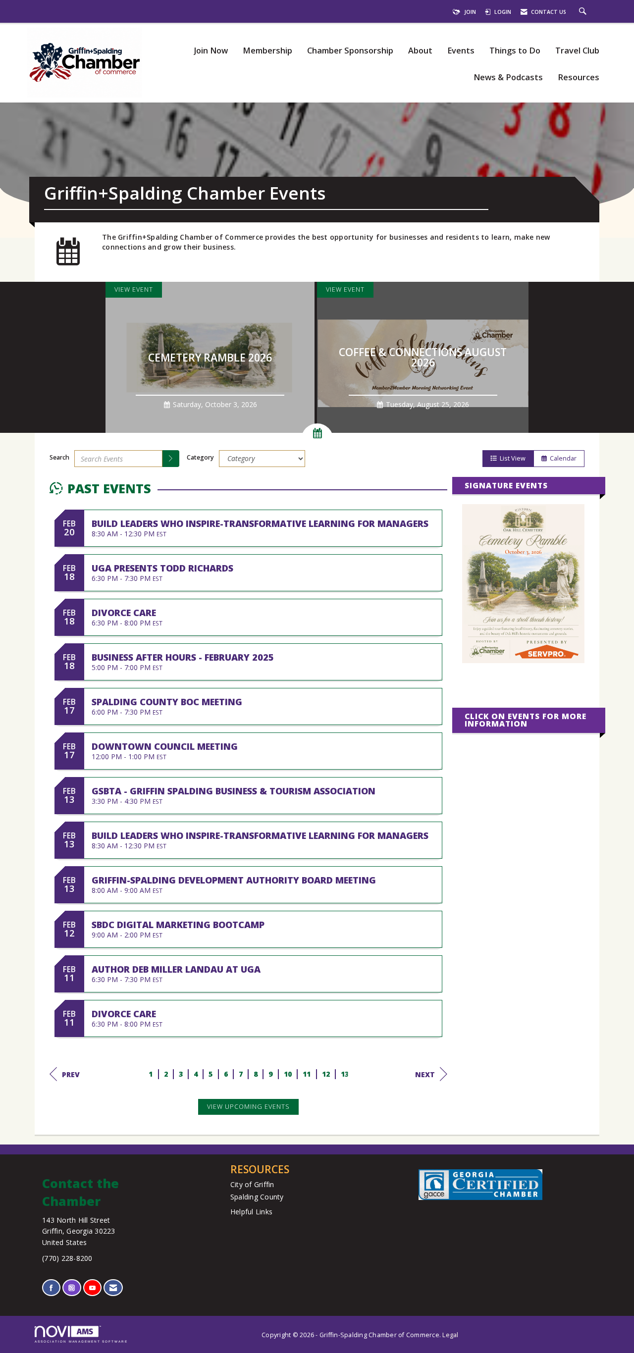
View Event (133, 289)
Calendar (562, 458)
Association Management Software (81, 1341)
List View (511, 458)
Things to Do (514, 51)
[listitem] (211, 357)
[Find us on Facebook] (51, 1288)
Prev (71, 1074)
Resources (578, 77)
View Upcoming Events (248, 1106)
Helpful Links (251, 1211)
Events (461, 51)
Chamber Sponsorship (350, 51)
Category (200, 457)
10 (288, 1074)
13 (345, 1074)
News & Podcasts (508, 77)
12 (326, 1074)
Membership (267, 51)
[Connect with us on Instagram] (71, 1288)
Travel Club (577, 51)
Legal (450, 1335)
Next (425, 1074)
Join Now (211, 51)
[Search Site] (584, 12)
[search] (170, 458)
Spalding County (257, 1196)
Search (59, 457)
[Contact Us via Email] (113, 1288)
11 (307, 1074)
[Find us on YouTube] (92, 1288)
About (420, 51)
